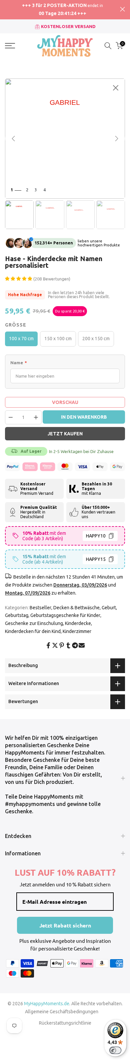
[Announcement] (62, 10)
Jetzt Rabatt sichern (65, 925)
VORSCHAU (65, 402)
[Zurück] (13, 138)
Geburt (109, 607)
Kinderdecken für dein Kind (33, 631)
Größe (15, 325)
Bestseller (40, 607)
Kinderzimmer (77, 631)
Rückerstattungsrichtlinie (65, 1023)
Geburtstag (16, 615)
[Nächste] (116, 138)
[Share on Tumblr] (68, 645)
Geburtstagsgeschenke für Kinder (65, 615)
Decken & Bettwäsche (76, 607)
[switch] (115, 1050)
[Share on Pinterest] (62, 645)
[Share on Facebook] (48, 645)
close (122, 9)
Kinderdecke (78, 623)
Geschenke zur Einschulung (34, 623)
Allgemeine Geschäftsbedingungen (61, 1011)
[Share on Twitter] (55, 645)
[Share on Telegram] (75, 645)
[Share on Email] (82, 645)
